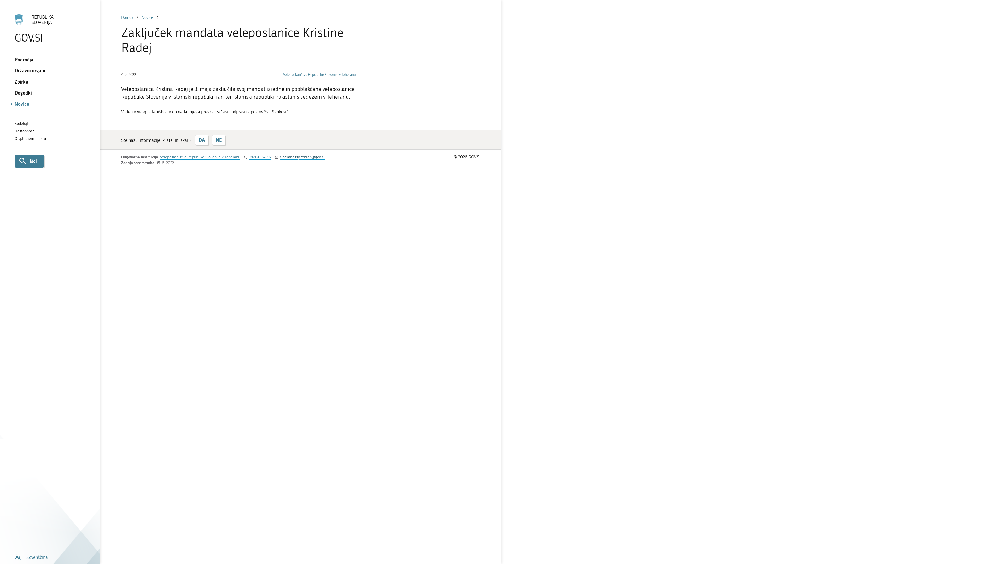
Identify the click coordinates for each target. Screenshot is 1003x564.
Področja (24, 59)
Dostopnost (24, 131)
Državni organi (30, 70)
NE (219, 140)
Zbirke (21, 81)
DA (202, 140)
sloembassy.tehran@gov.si (302, 157)
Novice (22, 104)
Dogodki (23, 92)
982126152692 (260, 157)
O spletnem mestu (30, 138)
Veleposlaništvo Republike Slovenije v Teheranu (319, 75)
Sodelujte (23, 123)
